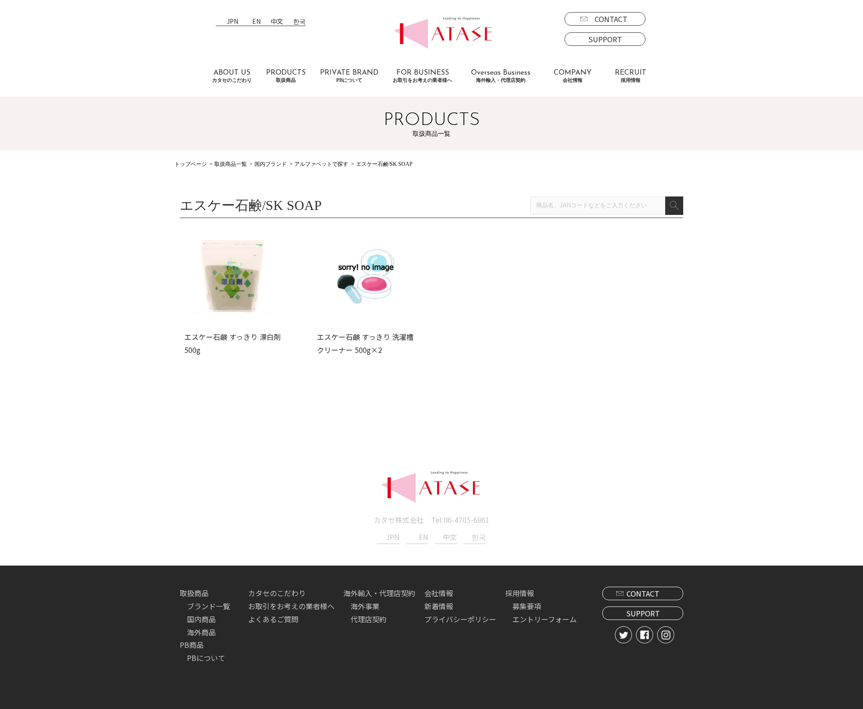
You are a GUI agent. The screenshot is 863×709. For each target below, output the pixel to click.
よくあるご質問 (273, 619)
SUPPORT (605, 39)
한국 (299, 22)
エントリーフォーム (544, 619)
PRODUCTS (286, 76)
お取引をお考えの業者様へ (291, 606)
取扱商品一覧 (230, 164)
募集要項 (526, 606)
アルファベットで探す (321, 164)
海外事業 (365, 606)
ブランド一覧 (208, 606)
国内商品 (201, 619)
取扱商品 (194, 593)
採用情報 (519, 593)
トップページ (190, 164)
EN (256, 22)
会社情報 (438, 593)
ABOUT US (232, 76)
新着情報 (438, 606)
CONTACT (611, 18)
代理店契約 (369, 619)
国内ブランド (270, 164)
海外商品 (201, 632)
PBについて (206, 657)
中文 (277, 22)
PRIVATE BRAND (349, 76)
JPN (232, 22)
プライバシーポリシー (460, 619)
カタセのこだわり (277, 593)
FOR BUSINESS (422, 76)
